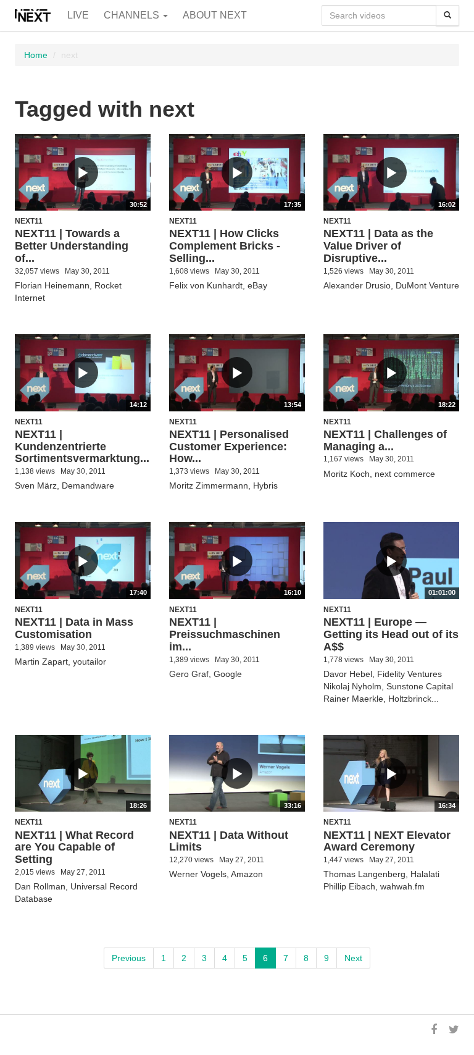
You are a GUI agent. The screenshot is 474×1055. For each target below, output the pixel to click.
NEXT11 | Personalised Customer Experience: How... (229, 446)
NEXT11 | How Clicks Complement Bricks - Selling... (224, 245)
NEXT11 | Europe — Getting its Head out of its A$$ (391, 634)
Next (353, 958)
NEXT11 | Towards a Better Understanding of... (71, 245)
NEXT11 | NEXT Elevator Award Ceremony (387, 841)
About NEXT (215, 15)
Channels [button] (133, 15)
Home (36, 55)
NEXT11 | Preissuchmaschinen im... (224, 634)
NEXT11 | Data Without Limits (228, 841)
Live (78, 15)
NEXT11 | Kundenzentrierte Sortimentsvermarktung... (82, 446)
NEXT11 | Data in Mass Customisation (74, 628)
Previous (129, 958)
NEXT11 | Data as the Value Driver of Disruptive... (378, 245)
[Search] (447, 15)
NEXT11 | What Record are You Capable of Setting (74, 847)
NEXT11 (29, 221)
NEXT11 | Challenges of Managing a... (385, 440)
